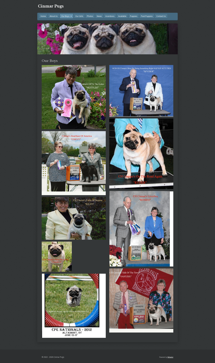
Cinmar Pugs (51, 6)
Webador (170, 357)
